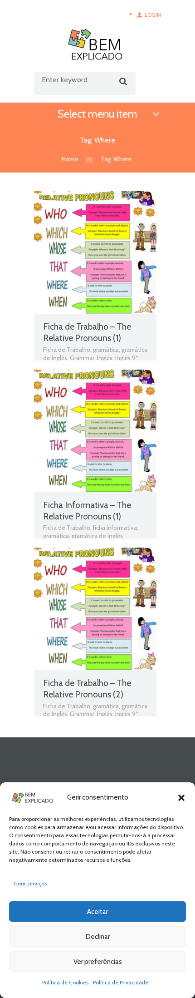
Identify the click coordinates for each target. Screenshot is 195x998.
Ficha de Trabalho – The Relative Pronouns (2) (87, 688)
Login (153, 14)
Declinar (98, 937)
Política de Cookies (65, 982)
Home (70, 159)
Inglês (104, 357)
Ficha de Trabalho (66, 349)
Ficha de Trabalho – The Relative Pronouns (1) (87, 332)
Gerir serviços (30, 883)
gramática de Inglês (97, 535)
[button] (181, 797)
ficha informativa (115, 527)
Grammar (82, 357)
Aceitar (97, 912)
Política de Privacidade (120, 982)
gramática (106, 349)
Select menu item (97, 113)
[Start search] (122, 81)
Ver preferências (97, 962)
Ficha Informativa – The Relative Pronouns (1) (87, 510)
